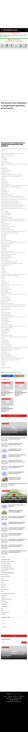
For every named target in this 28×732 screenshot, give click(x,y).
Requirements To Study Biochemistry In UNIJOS (14, 478)
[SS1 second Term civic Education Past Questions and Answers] (4, 518)
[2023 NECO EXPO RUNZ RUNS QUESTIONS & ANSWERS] (4, 512)
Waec (14, 610)
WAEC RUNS (14, 614)
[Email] (23, 376)
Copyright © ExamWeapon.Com (14, 701)
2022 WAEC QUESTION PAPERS (14, 569)
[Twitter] (14, 376)
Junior (14, 582)
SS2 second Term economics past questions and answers (17, 438)
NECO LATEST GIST (14, 589)
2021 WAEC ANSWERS (9, 100)
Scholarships (14, 604)
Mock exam (14, 586)
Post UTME (14, 597)
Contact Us (21, 696)
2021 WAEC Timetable (14, 563)
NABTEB (14, 587)
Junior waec (14, 584)
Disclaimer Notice (18, 698)
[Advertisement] (14, 14)
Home (2, 100)
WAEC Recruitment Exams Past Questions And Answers (16, 472)
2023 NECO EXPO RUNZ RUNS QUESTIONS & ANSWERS (15, 511)
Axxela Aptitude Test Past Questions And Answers (15, 450)
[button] (1, 30)
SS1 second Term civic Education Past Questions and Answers (16, 517)
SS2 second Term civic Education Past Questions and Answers (16, 540)
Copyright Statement (14, 699)
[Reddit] (17, 376)
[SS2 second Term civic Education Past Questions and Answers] (4, 541)
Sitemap (10, 696)
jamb (14, 578)
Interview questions (14, 576)
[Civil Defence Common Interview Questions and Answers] (4, 456)
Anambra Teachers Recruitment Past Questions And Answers (16, 523)
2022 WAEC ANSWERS (14, 565)
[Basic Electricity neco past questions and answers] (4, 445)
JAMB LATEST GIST (14, 580)
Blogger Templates (16, 694)
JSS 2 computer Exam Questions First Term (16, 505)
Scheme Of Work (14, 603)
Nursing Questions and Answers (14, 593)
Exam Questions (14, 574)
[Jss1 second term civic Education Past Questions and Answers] (4, 529)
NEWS (14, 591)
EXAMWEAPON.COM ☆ (10, 30)
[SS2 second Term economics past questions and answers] (4, 439)
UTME (14, 608)
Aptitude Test (14, 570)
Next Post (24, 419)
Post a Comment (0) (14, 415)
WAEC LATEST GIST (14, 612)
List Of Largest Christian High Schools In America (15, 467)
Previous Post (5, 419)
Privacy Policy (9, 698)
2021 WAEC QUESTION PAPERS (14, 561)
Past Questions (17, 372)
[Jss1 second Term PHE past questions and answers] (4, 535)
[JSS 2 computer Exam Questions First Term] (4, 506)
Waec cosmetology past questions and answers (17, 484)
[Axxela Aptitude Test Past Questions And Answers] (4, 451)
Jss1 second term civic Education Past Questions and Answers (16, 528)
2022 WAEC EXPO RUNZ (14, 567)
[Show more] (26, 376)
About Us (15, 696)
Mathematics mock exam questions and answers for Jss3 (16, 461)
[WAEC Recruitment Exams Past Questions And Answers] (4, 473)
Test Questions (14, 606)
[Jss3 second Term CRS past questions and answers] (4, 546)
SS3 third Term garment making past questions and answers (7, 393)
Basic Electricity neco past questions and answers (15, 444)
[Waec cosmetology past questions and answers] (4, 485)
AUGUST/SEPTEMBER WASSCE (14, 572)
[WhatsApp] (20, 376)
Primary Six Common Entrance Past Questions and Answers (17, 551)
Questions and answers (14, 599)
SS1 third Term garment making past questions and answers (7, 409)
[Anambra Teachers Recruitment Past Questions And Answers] (4, 524)
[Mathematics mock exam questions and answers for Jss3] (4, 462)
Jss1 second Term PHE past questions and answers (15, 534)
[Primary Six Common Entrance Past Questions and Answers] (4, 552)
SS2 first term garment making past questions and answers (21, 393)
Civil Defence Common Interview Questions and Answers (17, 455)
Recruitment (14, 601)
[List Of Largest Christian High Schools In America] (4, 468)
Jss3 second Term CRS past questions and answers (15, 545)
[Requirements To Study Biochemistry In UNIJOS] (4, 479)
